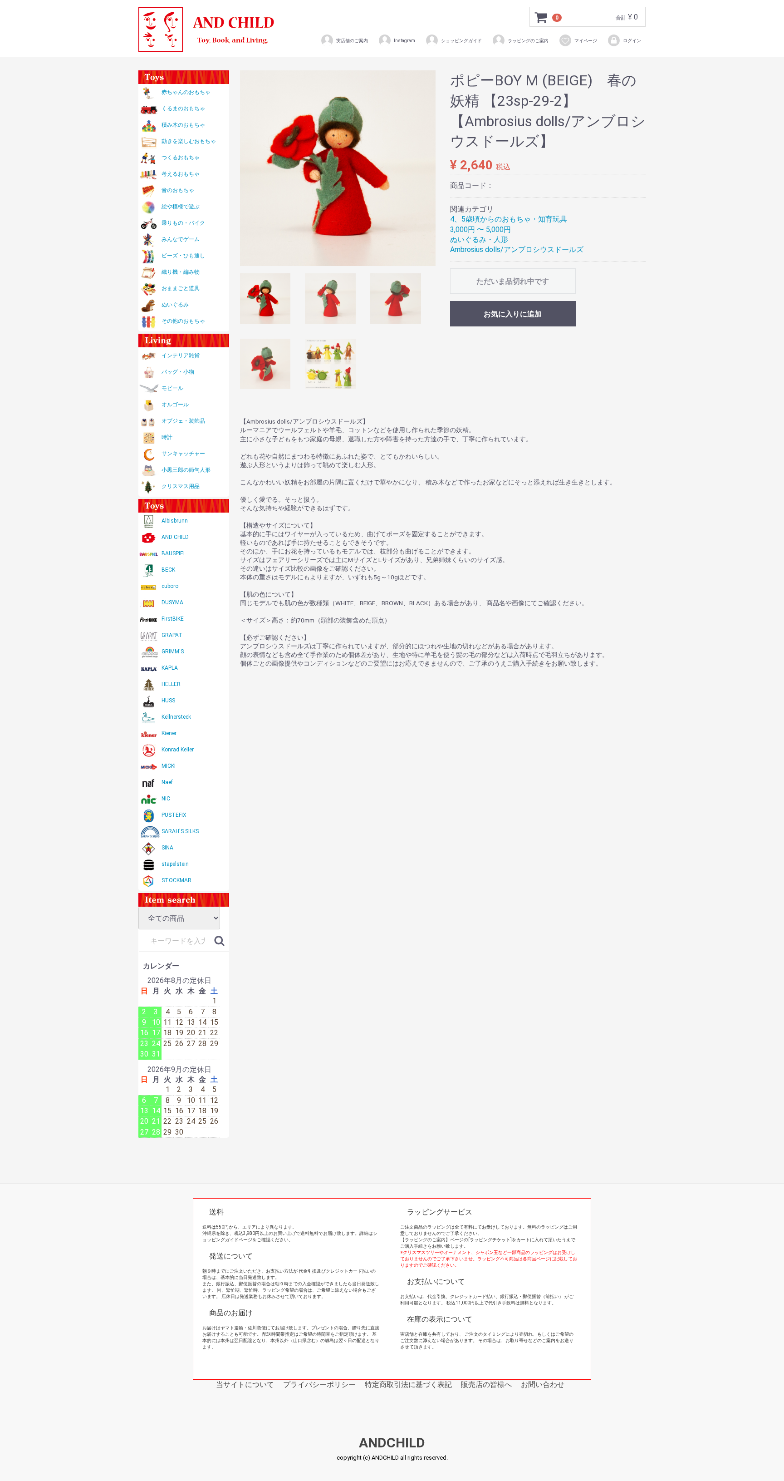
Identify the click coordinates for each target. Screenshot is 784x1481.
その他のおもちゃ (183, 321)
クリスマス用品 (181, 486)
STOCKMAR (176, 880)
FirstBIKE (173, 619)
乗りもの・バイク (183, 223)
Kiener (169, 733)
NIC (166, 798)
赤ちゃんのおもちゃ (186, 92)
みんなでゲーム (181, 239)
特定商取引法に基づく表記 (408, 1384)
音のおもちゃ (178, 190)
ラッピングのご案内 (528, 40)
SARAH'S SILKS (180, 831)
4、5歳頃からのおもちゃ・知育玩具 (508, 219)
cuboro (170, 586)
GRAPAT (172, 635)
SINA (167, 847)
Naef (167, 782)
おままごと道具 (181, 288)
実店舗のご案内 (352, 40)
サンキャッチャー (183, 453)
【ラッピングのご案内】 (425, 1239)
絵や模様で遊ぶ (181, 206)
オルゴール (175, 404)
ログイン (632, 40)
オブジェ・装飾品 (183, 421)
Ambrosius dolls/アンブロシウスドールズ (516, 249)
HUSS (168, 700)
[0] (541, 17)
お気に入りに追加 (513, 314)
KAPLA (170, 668)
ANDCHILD (392, 1443)
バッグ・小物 (178, 372)
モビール (172, 388)
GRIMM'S (173, 651)
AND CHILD (175, 537)
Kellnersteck (176, 717)
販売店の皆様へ (486, 1384)
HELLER (171, 684)
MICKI (169, 766)
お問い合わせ (542, 1384)
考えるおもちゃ (181, 174)
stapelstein (175, 864)
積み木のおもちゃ (183, 125)
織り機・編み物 (181, 272)
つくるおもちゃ (181, 157)
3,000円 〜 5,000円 (480, 229)
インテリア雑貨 (181, 355)
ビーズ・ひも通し (183, 255)
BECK (168, 570)
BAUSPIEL (174, 553)
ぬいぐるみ (175, 304)
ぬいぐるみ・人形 (479, 239)
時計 (167, 437)
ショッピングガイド (461, 40)
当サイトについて (245, 1384)
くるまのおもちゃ (183, 108)
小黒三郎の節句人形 (186, 470)
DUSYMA (172, 602)
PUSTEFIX (174, 815)
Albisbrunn (175, 521)
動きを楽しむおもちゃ (189, 141)
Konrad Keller (178, 749)
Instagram (404, 40)
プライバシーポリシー (319, 1384)
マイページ (585, 40)
